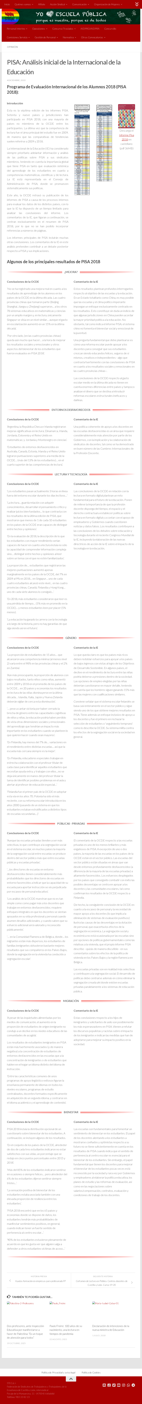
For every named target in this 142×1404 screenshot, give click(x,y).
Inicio (7, 4)
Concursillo (110, 28)
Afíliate (41, 4)
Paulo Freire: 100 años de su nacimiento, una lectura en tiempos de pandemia (66, 1329)
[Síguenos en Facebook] (109, 1385)
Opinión (12, 46)
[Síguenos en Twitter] (114, 1385)
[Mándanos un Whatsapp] (128, 1385)
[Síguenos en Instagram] (123, 1385)
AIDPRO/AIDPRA (90, 28)
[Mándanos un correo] (104, 1385)
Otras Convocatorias (92, 37)
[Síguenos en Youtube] (119, 1385)
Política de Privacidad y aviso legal (58, 1372)
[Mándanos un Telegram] (133, 1385)
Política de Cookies (91, 1372)
